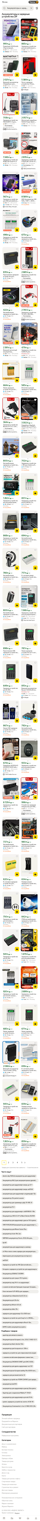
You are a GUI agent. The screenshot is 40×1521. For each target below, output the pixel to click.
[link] (19, 1176)
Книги (4, 1476)
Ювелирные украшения (10, 1493)
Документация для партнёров (12, 1424)
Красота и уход (7, 1467)
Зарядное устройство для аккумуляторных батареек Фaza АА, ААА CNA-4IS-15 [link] (28, 613)
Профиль (36, 1518)
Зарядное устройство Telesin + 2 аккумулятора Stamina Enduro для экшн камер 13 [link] (10, 805)
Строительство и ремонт (10, 1487)
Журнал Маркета (7, 1506)
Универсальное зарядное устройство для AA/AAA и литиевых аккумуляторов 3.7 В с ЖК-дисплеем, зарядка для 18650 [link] (28, 1107)
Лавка (12, 1518)
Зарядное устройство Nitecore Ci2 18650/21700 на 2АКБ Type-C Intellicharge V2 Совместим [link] (29, 275)
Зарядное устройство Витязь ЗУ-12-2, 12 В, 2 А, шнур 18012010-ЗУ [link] (10, 425)
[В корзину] (17, 38)
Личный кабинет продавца (11, 1418)
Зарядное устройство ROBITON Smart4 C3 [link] (10, 160)
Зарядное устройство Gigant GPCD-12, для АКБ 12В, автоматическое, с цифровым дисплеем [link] (10, 1144)
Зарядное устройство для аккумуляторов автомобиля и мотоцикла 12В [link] (28, 957)
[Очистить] (31, 8)
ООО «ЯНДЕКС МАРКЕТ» (15, 1510)
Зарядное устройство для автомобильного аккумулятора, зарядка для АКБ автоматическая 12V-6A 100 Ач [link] (28, 47)
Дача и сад (5, 1473)
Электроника (6, 1455)
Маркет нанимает (8, 1503)
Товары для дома (7, 1461)
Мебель (4, 1447)
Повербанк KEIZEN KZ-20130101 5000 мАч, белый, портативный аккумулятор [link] (10, 766)
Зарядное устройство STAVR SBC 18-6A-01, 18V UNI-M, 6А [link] (28, 160)
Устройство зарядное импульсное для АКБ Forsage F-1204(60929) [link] (28, 805)
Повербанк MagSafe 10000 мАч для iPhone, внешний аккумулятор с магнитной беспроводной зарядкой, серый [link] (29, 426)
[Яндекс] (17, 1513)
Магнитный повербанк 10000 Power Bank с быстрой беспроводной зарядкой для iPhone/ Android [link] (29, 121)
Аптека (4, 1464)
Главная (4, 1518)
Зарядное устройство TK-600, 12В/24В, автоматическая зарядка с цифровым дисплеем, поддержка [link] (28, 313)
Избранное (20, 1518)
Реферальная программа (10, 1435)
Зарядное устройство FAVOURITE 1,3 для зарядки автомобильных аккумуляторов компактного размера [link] (10, 121)
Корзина (28, 1518)
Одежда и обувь (7, 1458)
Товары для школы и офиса (11, 1478)
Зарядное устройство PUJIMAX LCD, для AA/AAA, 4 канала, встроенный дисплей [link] (10, 238)
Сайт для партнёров (8, 1427)
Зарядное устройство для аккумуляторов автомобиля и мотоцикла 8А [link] (28, 845)
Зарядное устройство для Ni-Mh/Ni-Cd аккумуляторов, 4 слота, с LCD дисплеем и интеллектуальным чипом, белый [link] (29, 501)
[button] (37, 8)
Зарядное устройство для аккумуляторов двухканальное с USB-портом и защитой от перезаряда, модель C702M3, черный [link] (28, 766)
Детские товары (7, 1490)
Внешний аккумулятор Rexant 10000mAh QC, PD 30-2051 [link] (29, 689)
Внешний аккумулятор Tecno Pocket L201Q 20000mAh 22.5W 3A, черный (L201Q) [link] (10, 1069)
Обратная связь (7, 1500)
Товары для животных (9, 1484)
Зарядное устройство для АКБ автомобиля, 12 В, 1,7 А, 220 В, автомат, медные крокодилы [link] (10, 200)
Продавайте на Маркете (10, 1421)
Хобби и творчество (8, 1470)
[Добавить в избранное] (17, 21)
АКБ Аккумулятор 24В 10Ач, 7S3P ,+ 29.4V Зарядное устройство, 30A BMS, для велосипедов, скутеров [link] (28, 200)
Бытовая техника (7, 1450)
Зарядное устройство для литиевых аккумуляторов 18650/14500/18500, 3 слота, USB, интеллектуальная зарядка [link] (10, 920)
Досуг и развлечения (9, 1444)
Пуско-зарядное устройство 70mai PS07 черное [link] (27, 83)
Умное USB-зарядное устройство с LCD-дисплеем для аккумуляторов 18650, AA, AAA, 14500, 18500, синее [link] (10, 729)
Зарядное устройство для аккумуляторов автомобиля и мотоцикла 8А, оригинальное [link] (10, 501)
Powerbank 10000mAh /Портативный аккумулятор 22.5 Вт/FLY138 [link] (10, 47)
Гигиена (4, 1453)
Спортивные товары (8, 1481)
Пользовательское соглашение (12, 1498)
